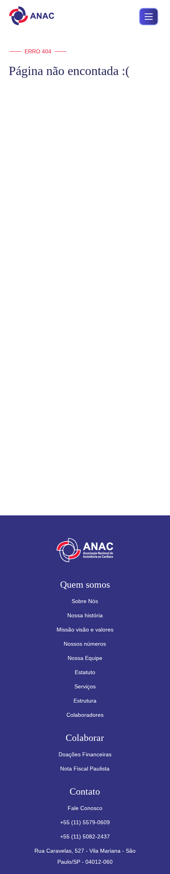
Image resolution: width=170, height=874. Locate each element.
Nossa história (85, 615)
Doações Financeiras (85, 754)
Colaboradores (85, 715)
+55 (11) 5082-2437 (85, 836)
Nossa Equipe (85, 658)
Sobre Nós (85, 601)
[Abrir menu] (148, 16)
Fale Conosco (85, 808)
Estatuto (85, 672)
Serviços (85, 686)
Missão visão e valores (85, 629)
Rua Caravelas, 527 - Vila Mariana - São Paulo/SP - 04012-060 (85, 856)
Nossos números (85, 644)
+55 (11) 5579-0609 (85, 822)
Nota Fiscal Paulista (85, 768)
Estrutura (85, 700)
